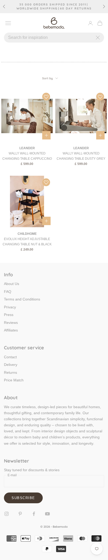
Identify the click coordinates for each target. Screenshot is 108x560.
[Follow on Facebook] (33, 513)
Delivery (10, 364)
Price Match (14, 380)
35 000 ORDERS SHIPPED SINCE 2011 (52, 4)
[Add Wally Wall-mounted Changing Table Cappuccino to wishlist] (46, 97)
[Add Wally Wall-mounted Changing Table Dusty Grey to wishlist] (100, 97)
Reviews (11, 322)
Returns (10, 372)
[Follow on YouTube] (47, 513)
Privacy (10, 307)
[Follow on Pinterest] (20, 513)
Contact (10, 357)
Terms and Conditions (22, 299)
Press (8, 315)
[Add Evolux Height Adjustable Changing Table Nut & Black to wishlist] (46, 182)
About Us (11, 284)
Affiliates (11, 330)
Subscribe (23, 498)
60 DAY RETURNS (76, 8)
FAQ (7, 291)
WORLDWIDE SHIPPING (37, 8)
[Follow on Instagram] (6, 513)
